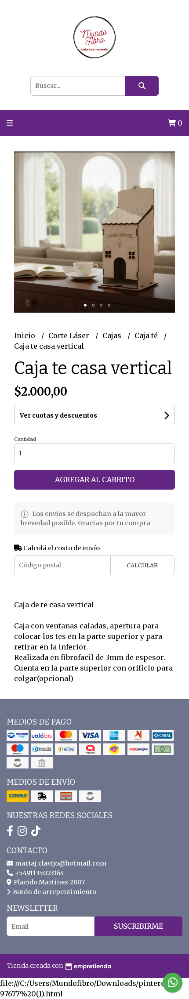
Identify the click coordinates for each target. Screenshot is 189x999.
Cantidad (25, 439)
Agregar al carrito (94, 479)
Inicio (25, 335)
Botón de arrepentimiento (53, 892)
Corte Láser (69, 335)
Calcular (142, 565)
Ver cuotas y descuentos (58, 415)
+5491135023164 (39, 873)
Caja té (147, 335)
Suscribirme (138, 926)
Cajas (112, 335)
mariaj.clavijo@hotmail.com (60, 863)
